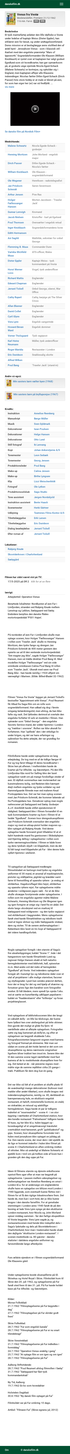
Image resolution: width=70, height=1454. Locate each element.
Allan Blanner (15, 306)
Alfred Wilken (15, 360)
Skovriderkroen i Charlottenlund (25, 554)
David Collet (14, 311)
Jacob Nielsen (15, 217)
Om (7, 1450)
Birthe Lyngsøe (42, 476)
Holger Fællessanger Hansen (15, 203)
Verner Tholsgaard (18, 335)
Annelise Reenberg (44, 413)
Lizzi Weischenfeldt (44, 481)
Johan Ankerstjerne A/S (47, 450)
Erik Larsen (40, 518)
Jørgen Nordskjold (44, 497)
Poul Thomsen (16, 222)
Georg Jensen (41, 460)
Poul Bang (13, 365)
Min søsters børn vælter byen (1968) (33, 381)
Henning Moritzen (17, 154)
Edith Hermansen (17, 233)
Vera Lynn (13, 321)
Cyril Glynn (13, 316)
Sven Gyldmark (42, 423)
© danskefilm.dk (30, 1450)
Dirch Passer (15, 163)
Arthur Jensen (15, 194)
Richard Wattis (16, 278)
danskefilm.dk (12, 4)
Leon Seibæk (41, 455)
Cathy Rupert (15, 297)
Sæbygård (13, 559)
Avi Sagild (13, 238)
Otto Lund (39, 439)
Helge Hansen (41, 434)
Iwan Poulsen (41, 429)
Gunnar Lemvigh (16, 212)
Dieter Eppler (15, 260)
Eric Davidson (15, 354)
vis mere (9, 86)
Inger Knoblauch (16, 227)
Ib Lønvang (40, 444)
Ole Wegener (15, 180)
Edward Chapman (17, 283)
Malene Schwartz (17, 145)
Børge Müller (41, 418)
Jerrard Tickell (15, 288)
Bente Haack (41, 502)
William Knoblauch (18, 172)
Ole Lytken (39, 486)
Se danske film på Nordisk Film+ (22, 131)
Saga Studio (40, 491)
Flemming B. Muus (18, 246)
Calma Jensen (41, 471)
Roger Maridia (15, 349)
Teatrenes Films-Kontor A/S (49, 512)
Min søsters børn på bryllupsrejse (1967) (36, 394)
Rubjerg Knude (15, 549)
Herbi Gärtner (41, 507)
